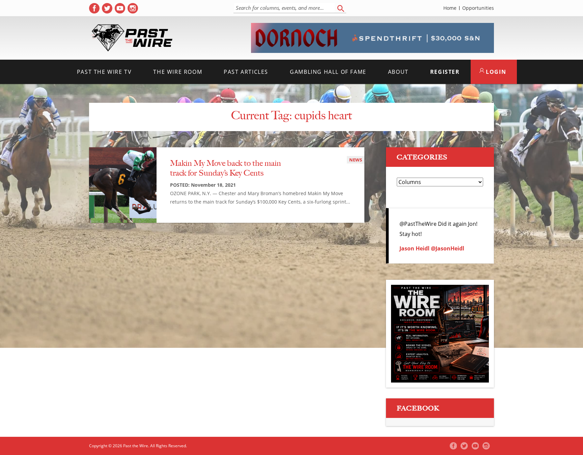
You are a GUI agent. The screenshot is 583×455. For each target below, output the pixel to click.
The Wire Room (177, 71)
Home (449, 8)
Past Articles (246, 71)
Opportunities (478, 8)
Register (445, 71)
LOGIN (495, 71)
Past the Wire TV (104, 71)
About (398, 71)
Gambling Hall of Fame (328, 71)
